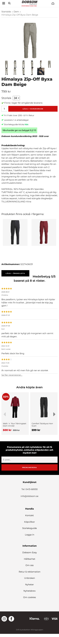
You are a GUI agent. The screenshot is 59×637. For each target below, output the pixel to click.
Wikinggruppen (37, 630)
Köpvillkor (29, 521)
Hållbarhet (29, 559)
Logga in (29, 534)
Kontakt (29, 515)
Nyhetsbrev (29, 590)
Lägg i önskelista (15, 273)
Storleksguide (29, 528)
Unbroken (29, 578)
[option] (15, 413)
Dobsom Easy (29, 552)
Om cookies (29, 597)
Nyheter (29, 584)
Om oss (29, 565)
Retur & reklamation (29, 571)
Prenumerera (29, 467)
